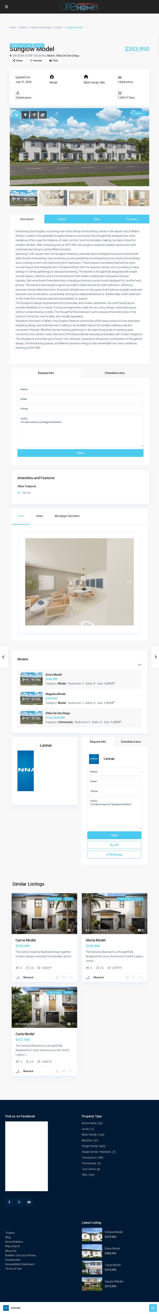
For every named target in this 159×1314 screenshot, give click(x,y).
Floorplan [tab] (131, 219)
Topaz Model (113, 1265)
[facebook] (9, 1202)
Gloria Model (95, 940)
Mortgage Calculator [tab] (67, 516)
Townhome (89, 1157)
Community (65, 722)
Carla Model (25, 1034)
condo (85, 1129)
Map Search (12, 1246)
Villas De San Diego (40, 27)
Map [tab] (97, 219)
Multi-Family (18, 45)
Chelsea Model (114, 1232)
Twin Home (89, 1169)
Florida (58, 27)
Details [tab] (62, 219)
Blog (8, 1237)
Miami (23, 27)
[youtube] (29, 1202)
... (16, 960)
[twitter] (19, 1202)
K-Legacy (23, 930)
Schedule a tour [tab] (115, 373)
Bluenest (28, 977)
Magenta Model (56, 694)
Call (115, 844)
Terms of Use (13, 1268)
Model (38, 45)
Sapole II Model (114, 1281)
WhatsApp (115, 854)
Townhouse (89, 1163)
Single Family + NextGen (96, 1151)
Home (13, 27)
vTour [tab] (20, 516)
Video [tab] (39, 516)
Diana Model (112, 1248)
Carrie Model (26, 940)
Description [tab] (27, 219)
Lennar (46, 745)
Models (22, 659)
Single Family (90, 1146)
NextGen (87, 1140)
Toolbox (10, 1232)
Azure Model (54, 674)
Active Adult (89, 1123)
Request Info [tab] (46, 373)
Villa (28, 45)
